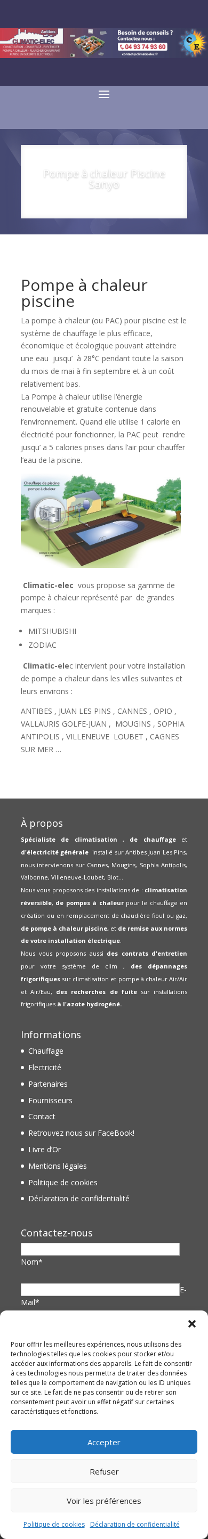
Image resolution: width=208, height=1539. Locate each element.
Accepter (104, 1442)
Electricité (44, 1067)
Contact (41, 1116)
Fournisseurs (50, 1100)
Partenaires (48, 1084)
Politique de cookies (54, 1524)
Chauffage (45, 1051)
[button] (192, 1323)
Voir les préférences (104, 1500)
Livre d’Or (44, 1149)
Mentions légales (57, 1166)
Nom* (32, 1262)
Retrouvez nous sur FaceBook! (81, 1133)
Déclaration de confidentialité (135, 1524)
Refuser (104, 1471)
